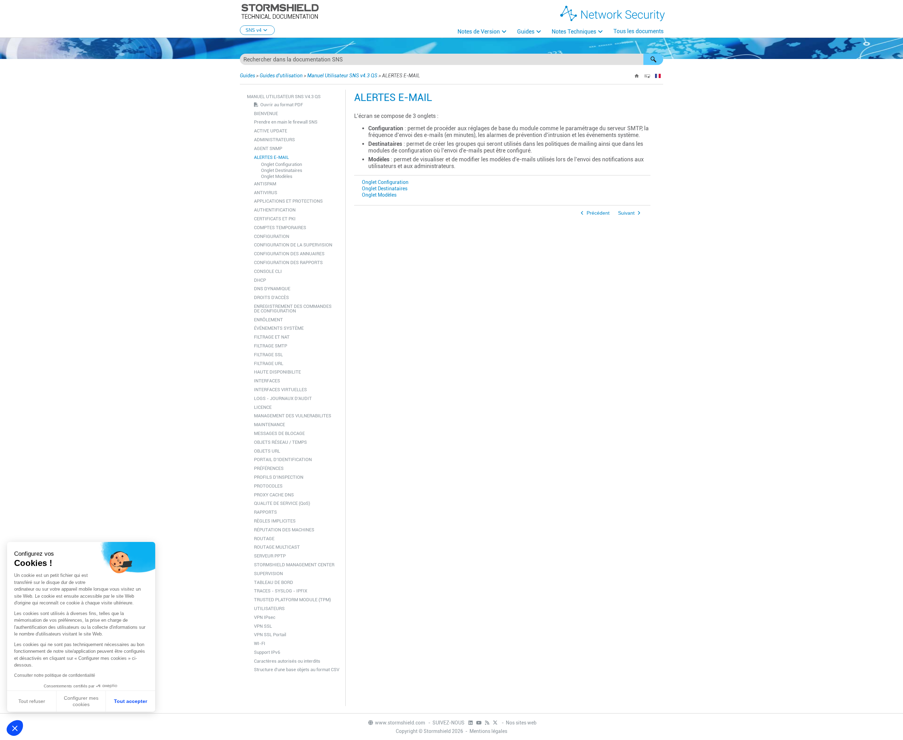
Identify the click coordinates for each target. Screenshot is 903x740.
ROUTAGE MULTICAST (277, 547)
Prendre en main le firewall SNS (285, 122)
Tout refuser (31, 701)
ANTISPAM (265, 183)
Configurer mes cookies (81, 701)
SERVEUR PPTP (270, 556)
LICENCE (263, 407)
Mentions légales (488, 731)
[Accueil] (637, 76)
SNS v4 (253, 30)
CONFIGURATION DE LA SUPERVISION (293, 244)
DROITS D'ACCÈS (271, 297)
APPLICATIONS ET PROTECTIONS (288, 201)
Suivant (626, 213)
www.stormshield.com (400, 723)
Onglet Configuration (281, 164)
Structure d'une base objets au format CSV (296, 669)
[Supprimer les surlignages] (647, 76)
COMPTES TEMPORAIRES (280, 227)
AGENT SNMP (268, 148)
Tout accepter (130, 701)
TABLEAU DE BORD (273, 582)
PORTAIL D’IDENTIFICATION (283, 459)
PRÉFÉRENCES (269, 468)
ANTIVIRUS (265, 192)
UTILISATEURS (269, 608)
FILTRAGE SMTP (270, 345)
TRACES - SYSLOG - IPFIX (280, 590)
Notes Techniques (574, 31)
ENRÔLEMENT (268, 319)
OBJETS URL (267, 451)
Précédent (598, 213)
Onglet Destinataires (281, 170)
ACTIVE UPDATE (270, 130)
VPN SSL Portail (270, 634)
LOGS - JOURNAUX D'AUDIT (283, 398)
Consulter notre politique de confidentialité (54, 675)
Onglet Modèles (276, 176)
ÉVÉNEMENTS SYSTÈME (279, 328)
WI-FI (259, 643)
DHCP (260, 280)
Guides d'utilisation (281, 75)
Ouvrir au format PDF (281, 104)
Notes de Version (478, 31)
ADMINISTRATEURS (274, 139)
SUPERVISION (268, 573)
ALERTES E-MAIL (271, 157)
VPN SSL (263, 626)
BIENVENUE (266, 113)
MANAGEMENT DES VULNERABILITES (292, 415)
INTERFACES (267, 380)
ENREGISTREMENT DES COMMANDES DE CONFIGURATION (293, 309)
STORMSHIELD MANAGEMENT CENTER (294, 564)
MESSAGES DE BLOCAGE (279, 433)
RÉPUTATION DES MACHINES (284, 529)
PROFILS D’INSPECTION (278, 477)
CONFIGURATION (271, 236)
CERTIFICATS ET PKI (275, 218)
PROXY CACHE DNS (274, 494)
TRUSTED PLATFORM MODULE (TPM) (292, 599)
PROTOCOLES (268, 486)
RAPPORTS (265, 512)
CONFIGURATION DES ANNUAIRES (289, 253)
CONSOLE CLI (268, 271)
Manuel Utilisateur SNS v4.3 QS (342, 75)
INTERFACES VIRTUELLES (280, 389)
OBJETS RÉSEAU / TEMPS (280, 442)
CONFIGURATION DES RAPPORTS (288, 262)
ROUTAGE (264, 538)
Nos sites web (521, 723)
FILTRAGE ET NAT (272, 337)
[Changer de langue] (658, 76)
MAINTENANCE (269, 424)
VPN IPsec (264, 617)
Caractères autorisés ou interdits (287, 661)
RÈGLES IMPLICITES (275, 521)
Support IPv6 (267, 652)
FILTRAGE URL (268, 363)
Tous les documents (638, 31)
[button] (653, 59)
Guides (525, 31)
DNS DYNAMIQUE (272, 288)
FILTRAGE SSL (268, 354)
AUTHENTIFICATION (275, 210)
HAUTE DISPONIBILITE (277, 372)
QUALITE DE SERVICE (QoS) (282, 503)
